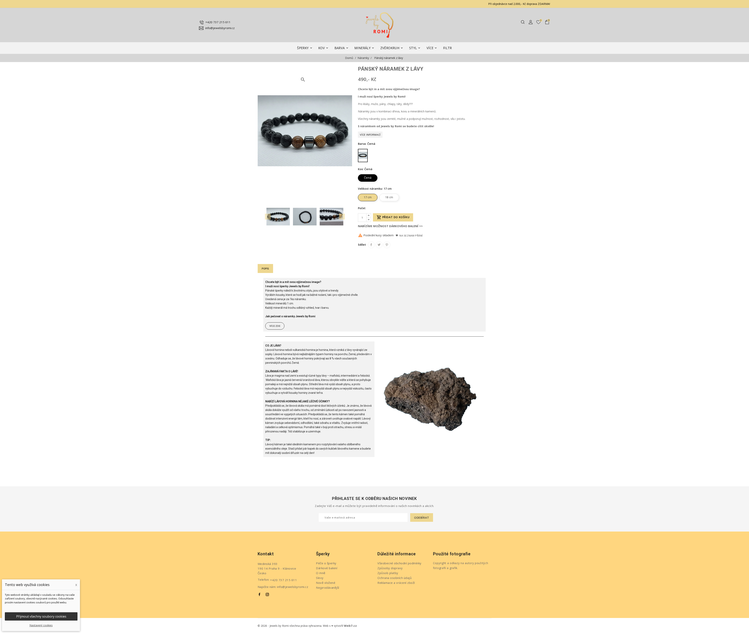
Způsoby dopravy (390, 568)
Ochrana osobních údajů (394, 578)
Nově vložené (325, 583)
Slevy (320, 578)
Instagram (267, 594)
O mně (320, 573)
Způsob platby (387, 573)
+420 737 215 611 (218, 22)
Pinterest (387, 245)
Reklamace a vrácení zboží (396, 583)
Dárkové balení (326, 568)
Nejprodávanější (327, 587)
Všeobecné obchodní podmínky (399, 563)
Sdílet (371, 245)
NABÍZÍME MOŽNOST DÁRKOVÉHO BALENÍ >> (390, 226)
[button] (274, 326)
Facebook (260, 594)
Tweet (379, 245)
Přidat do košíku (393, 217)
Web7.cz (350, 626)
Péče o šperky (326, 563)
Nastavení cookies (41, 625)
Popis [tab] (265, 268)
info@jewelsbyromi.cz (220, 28)
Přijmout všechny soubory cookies (41, 616)
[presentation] (268, 217)
